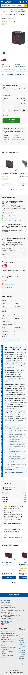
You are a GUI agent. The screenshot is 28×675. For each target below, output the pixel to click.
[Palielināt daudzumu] (4, 110)
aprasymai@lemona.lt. (10, 469)
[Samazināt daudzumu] (9, 110)
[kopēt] (13, 18)
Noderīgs (3, 653)
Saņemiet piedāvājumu (19, 106)
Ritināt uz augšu (14, 594)
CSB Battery (17, 64)
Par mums (4, 643)
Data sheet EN (7, 280)
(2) (14, 21)
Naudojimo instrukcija (9, 284)
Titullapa (3, 10)
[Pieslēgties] (20, 2)
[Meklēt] (25, 5)
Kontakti (3, 645)
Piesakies (5, 88)
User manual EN (8, 287)
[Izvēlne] (2, 2)
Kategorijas (4, 657)
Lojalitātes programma (7, 655)
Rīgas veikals (15, 135)
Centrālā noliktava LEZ (17, 137)
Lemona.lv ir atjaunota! (7, 651)
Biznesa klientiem (5, 649)
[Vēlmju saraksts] (23, 2)
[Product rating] (7, 21)
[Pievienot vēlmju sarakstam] (23, 120)
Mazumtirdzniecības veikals (8, 647)
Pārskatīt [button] (9, 577)
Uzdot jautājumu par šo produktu (11, 339)
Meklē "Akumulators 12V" (20, 66)
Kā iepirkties (22, 633)
